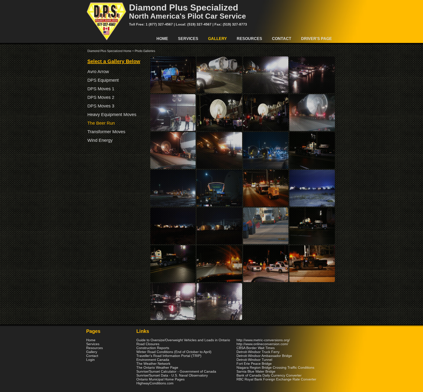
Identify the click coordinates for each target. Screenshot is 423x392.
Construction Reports (152, 348)
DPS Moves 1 (100, 88)
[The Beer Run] (173, 92)
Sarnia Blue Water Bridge (255, 371)
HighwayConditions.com (155, 383)
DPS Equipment (103, 80)
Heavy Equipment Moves (111, 114)
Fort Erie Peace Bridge (254, 364)
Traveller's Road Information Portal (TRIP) (168, 356)
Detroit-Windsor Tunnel (254, 360)
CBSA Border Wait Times (255, 348)
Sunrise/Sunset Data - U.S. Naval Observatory (172, 375)
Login (90, 360)
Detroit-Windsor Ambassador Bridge (264, 356)
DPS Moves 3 (100, 106)
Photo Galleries (145, 51)
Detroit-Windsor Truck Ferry (258, 352)
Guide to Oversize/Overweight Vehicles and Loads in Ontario (183, 340)
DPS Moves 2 (100, 97)
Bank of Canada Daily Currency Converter (269, 375)
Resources (249, 39)
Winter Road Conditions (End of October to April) (174, 352)
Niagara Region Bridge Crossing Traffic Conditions (275, 367)
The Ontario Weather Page (157, 367)
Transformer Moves (106, 131)
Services (188, 39)
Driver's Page (316, 39)
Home (162, 39)
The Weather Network (153, 364)
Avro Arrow (98, 71)
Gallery (217, 39)
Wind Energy (100, 140)
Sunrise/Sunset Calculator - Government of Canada (176, 371)
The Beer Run (101, 123)
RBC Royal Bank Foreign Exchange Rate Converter (276, 379)
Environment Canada (152, 360)
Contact (281, 39)
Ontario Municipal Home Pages (160, 379)
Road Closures (147, 344)
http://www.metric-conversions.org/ (263, 340)
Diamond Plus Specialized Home (109, 51)
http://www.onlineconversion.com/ (262, 344)
